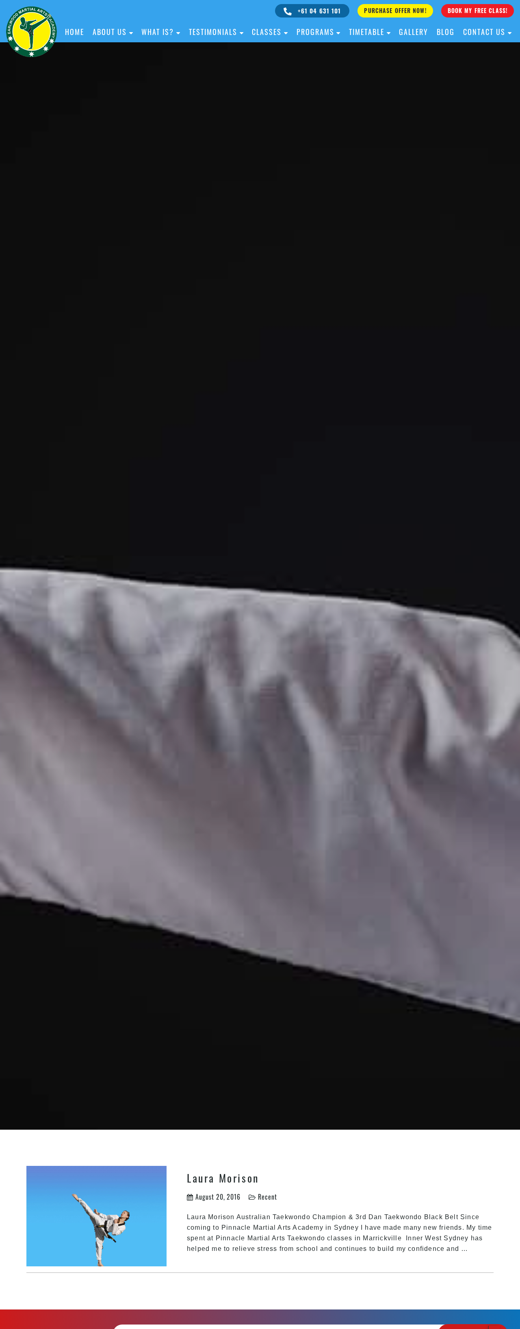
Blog (446, 31)
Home (74, 31)
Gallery (413, 31)
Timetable (366, 31)
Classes (267, 31)
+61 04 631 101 (318, 10)
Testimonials (213, 31)
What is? (157, 31)
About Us (110, 31)
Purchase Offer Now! (395, 10)
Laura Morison (223, 1178)
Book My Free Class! (477, 10)
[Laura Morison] (96, 1215)
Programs (315, 31)
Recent (267, 1197)
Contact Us (484, 31)
